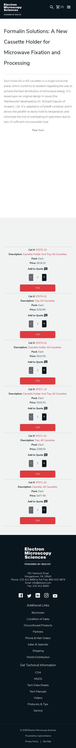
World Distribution (38, 657)
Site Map (47, 742)
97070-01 (41, 296)
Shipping (38, 651)
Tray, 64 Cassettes (45, 301)
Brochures (38, 612)
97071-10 (41, 389)
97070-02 (41, 343)
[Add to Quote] (45, 270)
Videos (38, 698)
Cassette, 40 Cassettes (44, 487)
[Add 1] (44, 277)
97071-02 (41, 482)
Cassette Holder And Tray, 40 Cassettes (45, 394)
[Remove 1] (31, 277)
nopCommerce (44, 736)
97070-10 (41, 250)
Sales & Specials (38, 644)
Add (37, 288)
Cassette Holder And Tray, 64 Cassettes (45, 254)
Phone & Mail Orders (38, 638)
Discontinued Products (38, 625)
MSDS (38, 679)
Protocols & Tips (38, 704)
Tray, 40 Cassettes (45, 440)
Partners (38, 632)
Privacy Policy (31, 742)
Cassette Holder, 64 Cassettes (44, 347)
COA (38, 672)
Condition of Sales (38, 619)
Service (38, 710)
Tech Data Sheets (38, 685)
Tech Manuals (38, 691)
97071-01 (41, 436)
